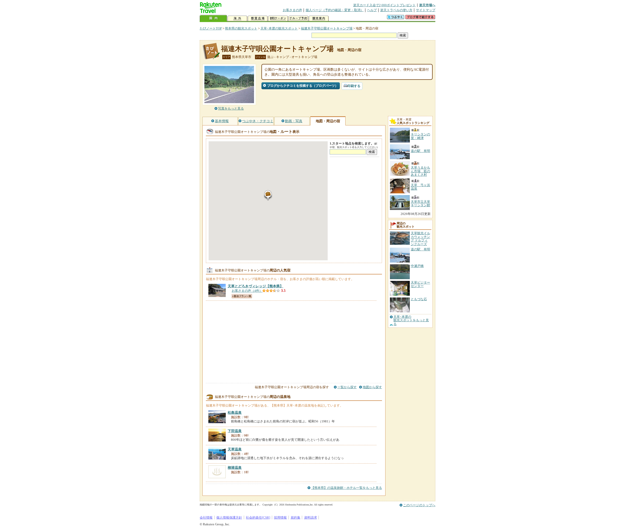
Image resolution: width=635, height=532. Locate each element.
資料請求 (310, 517)
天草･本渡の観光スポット (279, 28)
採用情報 (280, 517)
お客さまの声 (292, 10)
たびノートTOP (211, 28)
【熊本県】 (255, 286)
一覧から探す (347, 387)
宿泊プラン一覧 (242, 296)
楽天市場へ (427, 5)
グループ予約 (298, 18)
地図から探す (372, 387)
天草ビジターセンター (420, 284)
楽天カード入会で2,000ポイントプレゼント (384, 5)
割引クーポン (278, 18)
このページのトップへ (419, 505)
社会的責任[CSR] (258, 517)
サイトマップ (425, 10)
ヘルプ (372, 10)
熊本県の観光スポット (241, 28)
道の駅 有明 (420, 249)
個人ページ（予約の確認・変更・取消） (335, 10)
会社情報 (206, 517)
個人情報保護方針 (229, 517)
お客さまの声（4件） (247, 291)
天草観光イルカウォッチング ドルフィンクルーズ (420, 238)
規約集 (295, 517)
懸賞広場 (258, 18)
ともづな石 (419, 299)
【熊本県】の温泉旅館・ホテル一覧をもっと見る (346, 488)
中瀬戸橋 (417, 266)
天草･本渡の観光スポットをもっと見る (411, 320)
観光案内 (319, 18)
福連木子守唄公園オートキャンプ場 (326, 28)
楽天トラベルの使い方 (396, 10)
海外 (237, 18)
